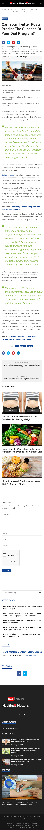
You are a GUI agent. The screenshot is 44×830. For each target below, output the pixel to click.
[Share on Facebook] (3, 42)
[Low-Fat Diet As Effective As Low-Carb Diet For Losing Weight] (22, 403)
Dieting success (8, 175)
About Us (26, 823)
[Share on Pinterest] (13, 42)
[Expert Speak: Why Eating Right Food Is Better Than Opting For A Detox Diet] (22, 435)
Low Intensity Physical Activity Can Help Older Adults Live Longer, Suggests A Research (26, 751)
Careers (32, 827)
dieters (12, 111)
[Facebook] (19, 673)
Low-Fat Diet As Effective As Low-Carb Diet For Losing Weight (20, 418)
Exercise (23, 346)
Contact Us (13, 827)
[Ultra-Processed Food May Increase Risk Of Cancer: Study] (22, 467)
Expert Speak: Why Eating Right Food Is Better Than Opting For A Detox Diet (22, 450)
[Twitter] (25, 673)
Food (4, 19)
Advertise (18, 823)
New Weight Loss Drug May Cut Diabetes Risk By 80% (22, 366)
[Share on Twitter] (8, 42)
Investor (18, 825)
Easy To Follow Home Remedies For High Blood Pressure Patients (26, 760)
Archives (10, 823)
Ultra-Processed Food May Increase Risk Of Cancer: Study (21, 482)
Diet (17, 346)
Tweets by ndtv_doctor (10, 728)
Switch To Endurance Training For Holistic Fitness (22, 379)
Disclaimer (10, 825)
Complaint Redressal (30, 825)
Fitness (30, 346)
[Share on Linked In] (18, 42)
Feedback (34, 823)
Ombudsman (23, 827)
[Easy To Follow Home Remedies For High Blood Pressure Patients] (6, 762)
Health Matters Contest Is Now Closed (22, 652)
